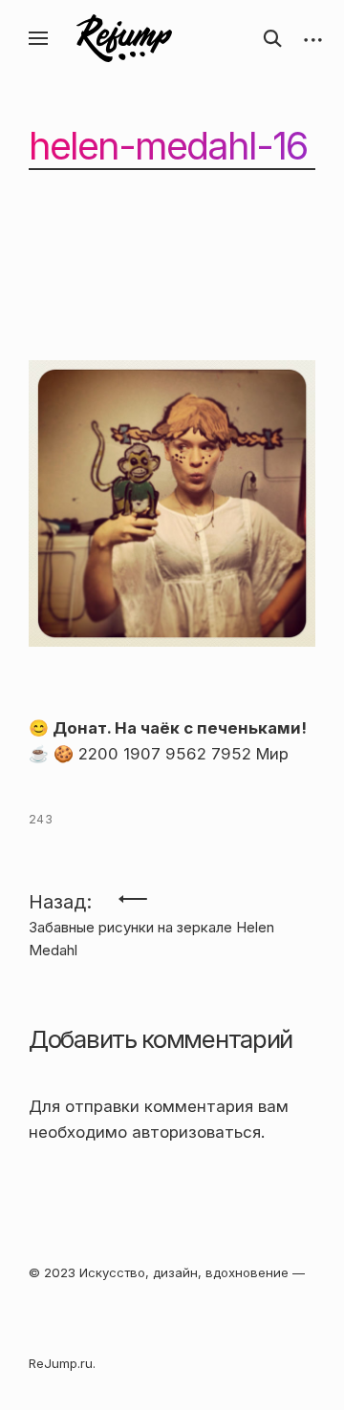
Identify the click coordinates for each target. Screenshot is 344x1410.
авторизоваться (196, 1132)
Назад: (151, 908)
